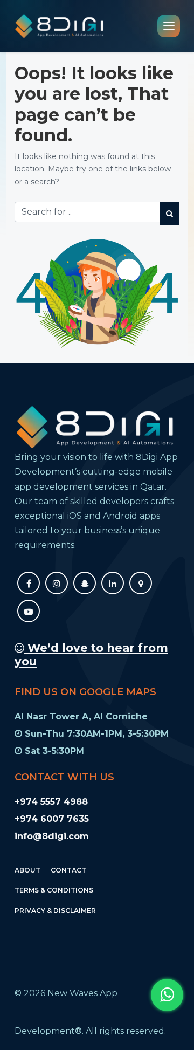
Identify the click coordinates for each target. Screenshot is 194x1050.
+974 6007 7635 (52, 819)
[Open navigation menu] (168, 26)
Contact (68, 870)
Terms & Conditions (54, 890)
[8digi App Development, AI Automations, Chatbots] (59, 26)
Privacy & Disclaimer (55, 911)
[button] (167, 995)
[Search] (169, 213)
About (27, 870)
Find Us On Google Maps (85, 692)
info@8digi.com (52, 836)
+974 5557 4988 (51, 802)
